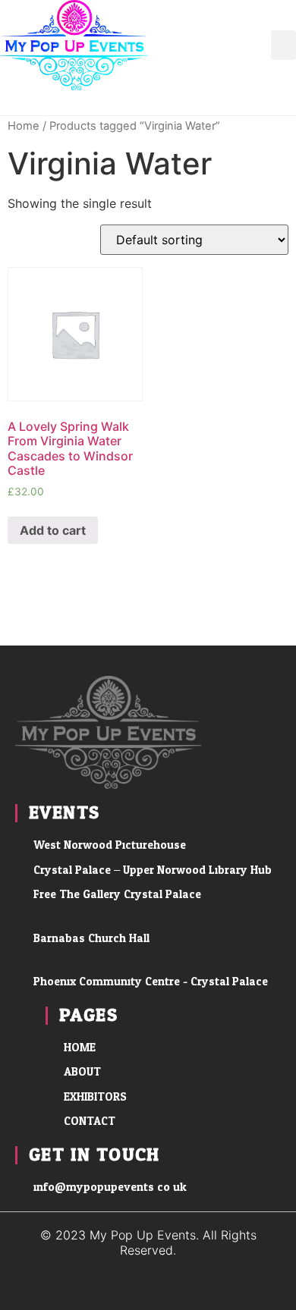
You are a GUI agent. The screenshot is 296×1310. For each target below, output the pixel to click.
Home (23, 126)
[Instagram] (283, 102)
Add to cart (53, 530)
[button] (283, 45)
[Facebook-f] (249, 102)
